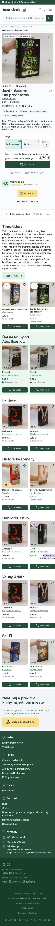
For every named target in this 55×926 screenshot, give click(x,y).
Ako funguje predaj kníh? (16, 768)
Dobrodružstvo (15, 518)
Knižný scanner (10, 777)
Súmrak (34, 431)
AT (10, 920)
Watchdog (8, 747)
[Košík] (45, 9)
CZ (6, 920)
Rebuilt (34, 372)
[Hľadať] (49, 18)
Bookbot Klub (9, 824)
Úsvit (32, 549)
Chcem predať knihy (13, 760)
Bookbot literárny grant (15, 819)
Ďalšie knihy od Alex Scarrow (15, 339)
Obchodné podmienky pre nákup (27, 894)
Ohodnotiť (21, 86)
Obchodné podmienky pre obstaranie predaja (27, 898)
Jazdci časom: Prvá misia (14, 309)
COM (21, 920)
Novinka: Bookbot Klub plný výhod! (19, 2)
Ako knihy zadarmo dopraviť (18, 764)
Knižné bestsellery (12, 742)
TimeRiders (12, 226)
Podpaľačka (36, 666)
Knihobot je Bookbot (27, 913)
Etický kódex (27, 908)
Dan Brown (7, 670)
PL (49, 920)
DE (15, 920)
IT (31, 920)
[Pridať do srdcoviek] (50, 91)
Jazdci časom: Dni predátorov (20, 154)
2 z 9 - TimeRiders (11, 102)
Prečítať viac (7, 129)
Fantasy (9, 400)
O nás (5, 808)
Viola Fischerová (9, 493)
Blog (4, 804)
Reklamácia (8, 790)
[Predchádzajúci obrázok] (5, 60)
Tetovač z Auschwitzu (41, 490)
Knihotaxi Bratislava (13, 773)
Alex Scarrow (9, 98)
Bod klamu (7, 666)
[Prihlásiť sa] (40, 9)
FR (40, 920)
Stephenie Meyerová (11, 434)
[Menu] (50, 9)
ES (26, 920)
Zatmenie (7, 431)
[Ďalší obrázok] (49, 60)
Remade (6, 372)
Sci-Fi (7, 636)
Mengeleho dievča (12, 490)
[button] (27, 58)
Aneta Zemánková (10, 375)
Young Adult (13, 577)
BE (44, 920)
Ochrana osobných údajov (27, 903)
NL (35, 920)
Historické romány (18, 459)
